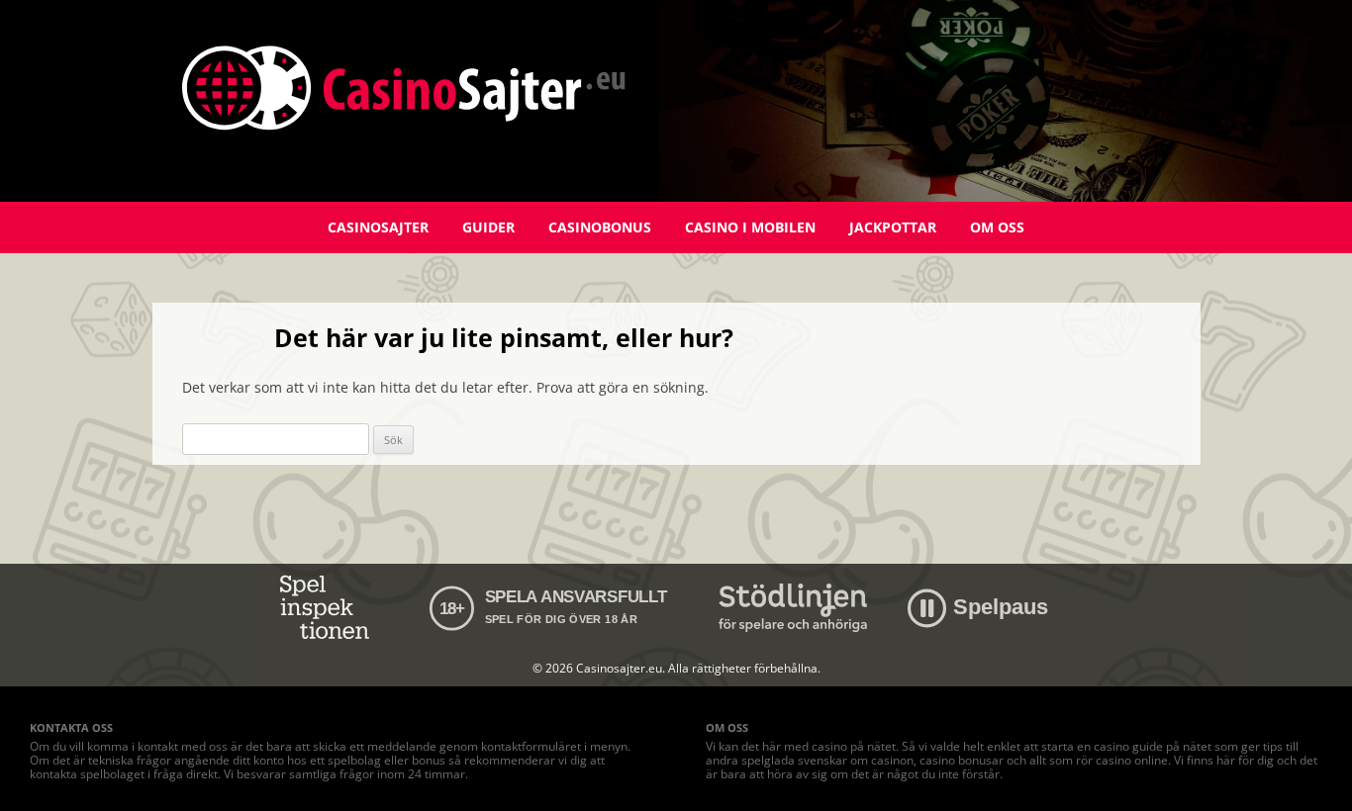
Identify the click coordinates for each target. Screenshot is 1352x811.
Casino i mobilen (750, 227)
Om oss (997, 227)
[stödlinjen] (793, 608)
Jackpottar (892, 227)
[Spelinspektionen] (328, 608)
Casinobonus (599, 227)
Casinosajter (378, 227)
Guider (488, 227)
